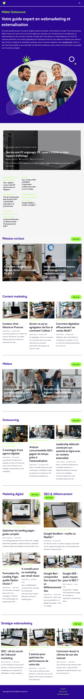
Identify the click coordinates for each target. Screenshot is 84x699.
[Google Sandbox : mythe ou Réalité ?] (63, 515)
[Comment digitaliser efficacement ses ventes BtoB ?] (68, 310)
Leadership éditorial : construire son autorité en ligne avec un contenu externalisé (68, 451)
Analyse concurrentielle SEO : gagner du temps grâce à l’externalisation (21, 392)
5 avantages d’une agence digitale (12, 451)
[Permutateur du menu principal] (79, 3)
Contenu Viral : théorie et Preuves (12, 325)
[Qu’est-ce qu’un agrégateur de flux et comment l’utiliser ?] (41, 310)
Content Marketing (8, 320)
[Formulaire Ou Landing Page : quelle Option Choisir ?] (11, 559)
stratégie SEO (67, 42)
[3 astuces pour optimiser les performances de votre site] (42, 637)
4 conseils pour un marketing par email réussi (30, 572)
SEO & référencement (51, 569)
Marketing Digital (49, 385)
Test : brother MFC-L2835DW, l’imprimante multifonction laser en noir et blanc (29, 184)
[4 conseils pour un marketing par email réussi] (30, 558)
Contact (63, 689)
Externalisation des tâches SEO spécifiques (18, 385)
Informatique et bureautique (21, 147)
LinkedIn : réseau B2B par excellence (16, 260)
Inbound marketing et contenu (10, 647)
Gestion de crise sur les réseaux (54, 260)
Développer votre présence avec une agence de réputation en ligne (59, 270)
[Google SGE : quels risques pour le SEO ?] (72, 562)
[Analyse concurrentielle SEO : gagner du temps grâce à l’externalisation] (41, 432)
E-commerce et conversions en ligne (14, 527)
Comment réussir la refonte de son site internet (68, 655)
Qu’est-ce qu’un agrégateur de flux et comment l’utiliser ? (41, 327)
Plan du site (63, 691)
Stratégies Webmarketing (64, 647)
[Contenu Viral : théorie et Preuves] (15, 310)
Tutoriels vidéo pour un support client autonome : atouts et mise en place (58, 392)
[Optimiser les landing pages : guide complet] (21, 512)
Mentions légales (63, 694)
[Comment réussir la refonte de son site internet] (70, 637)
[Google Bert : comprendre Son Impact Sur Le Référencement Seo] (53, 562)
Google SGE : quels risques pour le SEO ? (70, 577)
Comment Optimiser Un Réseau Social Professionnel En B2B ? (20, 270)
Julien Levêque (48, 400)
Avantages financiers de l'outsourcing (68, 440)
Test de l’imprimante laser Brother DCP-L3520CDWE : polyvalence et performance (11, 201)
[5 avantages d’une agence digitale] (15, 433)
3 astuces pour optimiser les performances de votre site (38, 659)
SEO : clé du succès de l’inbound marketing (12, 655)
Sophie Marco (48, 277)
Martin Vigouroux (12, 159)
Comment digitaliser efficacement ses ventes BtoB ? (67, 327)
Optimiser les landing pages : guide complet (18, 532)
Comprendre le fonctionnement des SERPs (57, 530)
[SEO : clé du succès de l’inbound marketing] (14, 637)
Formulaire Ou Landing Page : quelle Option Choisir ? (10, 578)
